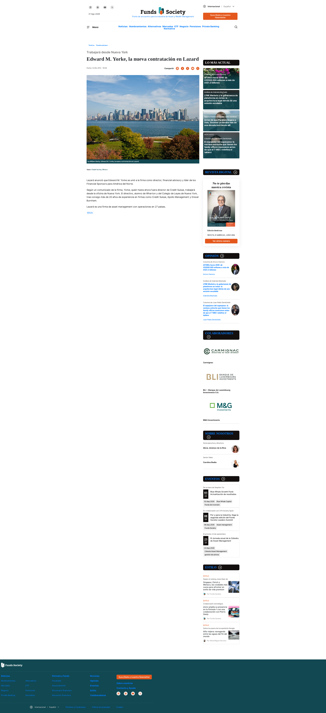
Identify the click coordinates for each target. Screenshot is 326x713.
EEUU (90, 212)
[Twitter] (112, 7)
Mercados (167, 26)
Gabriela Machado (210, 296)
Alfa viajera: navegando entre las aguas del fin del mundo (215, 634)
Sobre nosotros (219, 433)
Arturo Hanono (209, 274)
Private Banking (210, 26)
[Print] (192, 68)
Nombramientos (138, 26)
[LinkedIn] (90, 7)
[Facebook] (182, 68)
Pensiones (195, 26)
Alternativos (154, 26)
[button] (220, 6)
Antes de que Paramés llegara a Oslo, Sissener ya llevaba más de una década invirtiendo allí (220, 122)
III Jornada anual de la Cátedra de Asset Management (224, 539)
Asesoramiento (59, 685)
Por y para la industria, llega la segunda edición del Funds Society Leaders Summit (224, 517)
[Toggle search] (235, 27)
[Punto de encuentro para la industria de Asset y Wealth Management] (163, 12)
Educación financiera (61, 695)
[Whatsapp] (197, 68)
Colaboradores (219, 333)
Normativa (169, 28)
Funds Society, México (100, 169)
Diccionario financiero (62, 690)
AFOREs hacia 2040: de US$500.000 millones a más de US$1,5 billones (219, 80)
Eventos (212, 479)
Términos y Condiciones (75, 707)
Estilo (210, 567)
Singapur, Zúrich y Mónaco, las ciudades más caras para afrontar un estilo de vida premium (215, 586)
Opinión (212, 256)
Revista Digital (218, 172)
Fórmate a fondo (60, 676)
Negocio (184, 26)
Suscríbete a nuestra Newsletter (220, 16)
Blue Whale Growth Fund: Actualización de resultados (223, 492)
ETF (176, 26)
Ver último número (221, 241)
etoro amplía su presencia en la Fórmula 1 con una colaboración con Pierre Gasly (215, 610)
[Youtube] (105, 7)
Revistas (94, 676)
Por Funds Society (214, 594)
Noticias (5, 676)
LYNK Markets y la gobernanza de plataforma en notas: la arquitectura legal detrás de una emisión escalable (221, 99)
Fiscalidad (56, 681)
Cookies (119, 707)
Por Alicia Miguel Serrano (216, 641)
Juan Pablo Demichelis (212, 320)
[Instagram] (98, 7)
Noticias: (123, 26)
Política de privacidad (101, 707)
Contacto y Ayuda (126, 688)
